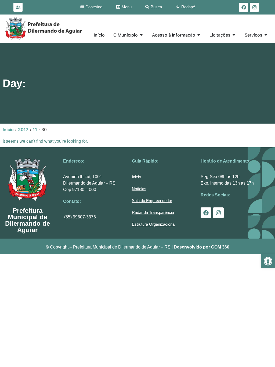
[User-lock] (18, 7)
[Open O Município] (141, 35)
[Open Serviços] (266, 35)
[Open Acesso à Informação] (199, 35)
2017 (23, 129)
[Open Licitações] (234, 35)
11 (35, 129)
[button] (268, 261)
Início (8, 129)
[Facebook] (243, 7)
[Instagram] (254, 7)
